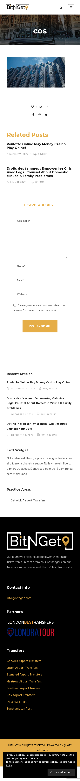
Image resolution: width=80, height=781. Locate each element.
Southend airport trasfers (23, 688)
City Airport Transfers (21, 695)
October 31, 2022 (16, 182)
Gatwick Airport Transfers (27, 500)
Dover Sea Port (17, 702)
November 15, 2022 (17, 154)
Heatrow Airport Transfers (24, 681)
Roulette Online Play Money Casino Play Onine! (39, 382)
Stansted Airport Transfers (24, 674)
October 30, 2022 (22, 435)
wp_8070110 (40, 154)
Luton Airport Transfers (22, 667)
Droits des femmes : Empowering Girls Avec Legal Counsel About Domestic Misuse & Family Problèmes (39, 172)
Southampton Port (19, 708)
